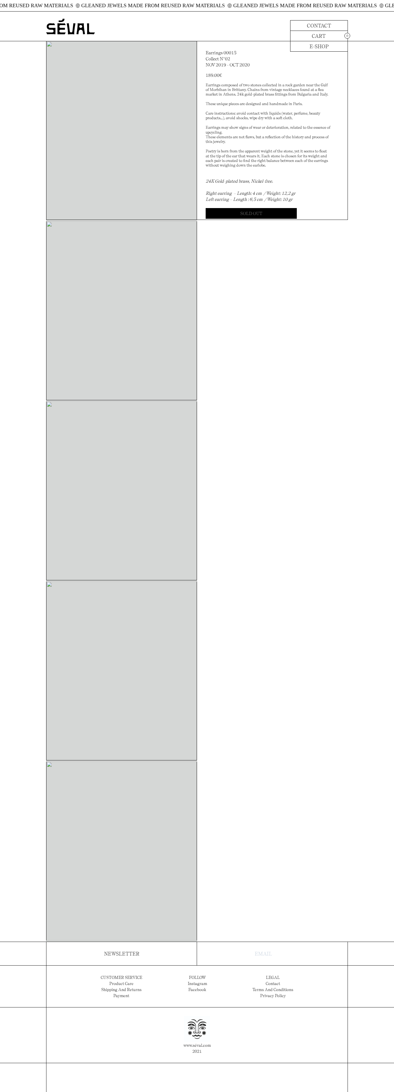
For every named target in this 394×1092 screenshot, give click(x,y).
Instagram (197, 983)
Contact (319, 26)
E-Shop (319, 46)
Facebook (197, 989)
